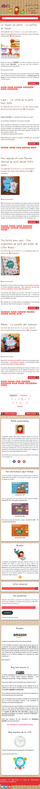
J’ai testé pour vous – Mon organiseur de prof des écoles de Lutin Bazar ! (19, 244)
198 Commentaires (16, 36)
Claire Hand (4, 137)
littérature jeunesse (32, 383)
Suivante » (20, 406)
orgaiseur (5, 313)
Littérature (13, 330)
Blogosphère (29, 251)
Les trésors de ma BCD (14, 360)
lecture (21, 383)
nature (4, 385)
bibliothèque (26, 381)
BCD (19, 381)
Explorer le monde (5, 34)
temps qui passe (13, 89)
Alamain (27, 137)
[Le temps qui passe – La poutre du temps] (10, 40)
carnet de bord (28, 226)
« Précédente (23, 395)
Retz (20, 313)
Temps (7, 36)
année (4, 87)
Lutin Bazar (22, 311)
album (4, 381)
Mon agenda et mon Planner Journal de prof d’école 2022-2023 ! (17, 161)
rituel (4, 89)
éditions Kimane (20, 364)
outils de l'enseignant (26, 227)
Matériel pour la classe (16, 34)
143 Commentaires (30, 109)
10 (20, 402)
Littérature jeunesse (21, 330)
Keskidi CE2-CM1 (20, 516)
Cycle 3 (35, 32)
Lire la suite (32, 83)
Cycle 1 (27, 32)
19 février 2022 (7, 251)
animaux (12, 381)
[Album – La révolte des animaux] (10, 334)
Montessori (18, 87)
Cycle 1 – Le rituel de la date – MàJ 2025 (18, 101)
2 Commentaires (33, 330)
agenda (13, 226)
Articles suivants (31, 413)
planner (4, 229)
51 (27, 402)
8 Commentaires (15, 253)
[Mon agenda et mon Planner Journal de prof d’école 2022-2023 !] (10, 177)
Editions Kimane (6, 383)
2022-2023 (5, 226)
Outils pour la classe (27, 34)
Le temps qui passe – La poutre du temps (19, 26)
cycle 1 (13, 147)
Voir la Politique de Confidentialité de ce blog (20, 724)
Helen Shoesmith (8, 364)
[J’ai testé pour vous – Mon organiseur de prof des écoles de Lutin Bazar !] (10, 257)
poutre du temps (28, 87)
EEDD (15, 383)
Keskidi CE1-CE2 (20, 495)
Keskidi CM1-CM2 (20, 537)
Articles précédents (10, 413)
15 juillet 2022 (6, 169)
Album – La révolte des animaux (19, 324)
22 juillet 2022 (6, 32)
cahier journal (6, 311)
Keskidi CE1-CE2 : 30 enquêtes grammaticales (15, 500)
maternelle (26, 147)
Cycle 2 (31, 32)
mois (11, 87)
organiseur (15, 227)
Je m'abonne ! (7, 612)
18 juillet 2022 (6, 107)
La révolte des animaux (17, 362)
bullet (20, 226)
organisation (6, 227)
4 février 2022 (6, 328)
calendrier (5, 147)
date (19, 147)
